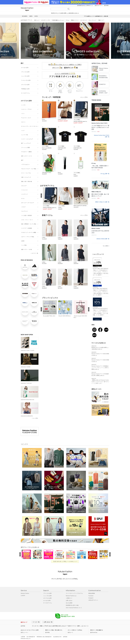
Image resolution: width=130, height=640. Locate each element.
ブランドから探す (25, 71)
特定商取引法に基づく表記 (72, 605)
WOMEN (24, 16)
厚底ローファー (75, 20)
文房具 (22, 241)
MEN (30, 16)
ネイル (22, 198)
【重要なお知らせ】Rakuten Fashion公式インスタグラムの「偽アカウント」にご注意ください (100, 381)
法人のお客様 (69, 603)
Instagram (90, 598)
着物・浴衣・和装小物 (26, 181)
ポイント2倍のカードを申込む (75, 630)
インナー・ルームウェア (27, 139)
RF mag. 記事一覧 (105, 173)
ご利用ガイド (69, 598)
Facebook (90, 595)
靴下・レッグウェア (26, 143)
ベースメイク (24, 190)
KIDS (36, 16)
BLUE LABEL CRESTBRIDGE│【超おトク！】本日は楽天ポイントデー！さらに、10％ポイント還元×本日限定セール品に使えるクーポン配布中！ (100, 292)
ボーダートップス (45, 20)
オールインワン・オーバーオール (29, 126)
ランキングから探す (26, 80)
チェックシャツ (92, 20)
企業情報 (23, 636)
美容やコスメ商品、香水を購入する (53, 630)
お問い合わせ (69, 600)
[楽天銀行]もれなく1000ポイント (85, 5)
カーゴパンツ (83, 20)
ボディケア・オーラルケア (27, 202)
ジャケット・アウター (26, 109)
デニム (67, 20)
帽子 (22, 160)
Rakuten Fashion (34, 9)
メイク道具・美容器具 (26, 215)
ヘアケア (23, 207)
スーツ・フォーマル (26, 173)
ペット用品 (24, 245)
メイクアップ (24, 194)
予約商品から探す (25, 88)
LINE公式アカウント (93, 600)
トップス (23, 105)
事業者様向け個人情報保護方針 (44, 636)
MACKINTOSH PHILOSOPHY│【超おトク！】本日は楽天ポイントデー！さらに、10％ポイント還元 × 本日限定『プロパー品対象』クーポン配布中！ (100, 312)
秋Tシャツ (36, 20)
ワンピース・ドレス (26, 117)
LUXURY (23, 595)
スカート (23, 122)
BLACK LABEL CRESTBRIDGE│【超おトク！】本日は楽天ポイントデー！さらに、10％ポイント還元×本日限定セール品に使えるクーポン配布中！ (101, 272)
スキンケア (24, 185)
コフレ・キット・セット (27, 219)
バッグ (22, 130)
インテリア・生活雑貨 (26, 228)
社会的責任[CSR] (57, 636)
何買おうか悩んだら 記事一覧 (102, 202)
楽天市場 (106, 5)
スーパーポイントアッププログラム (74, 593)
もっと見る (35, 418)
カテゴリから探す (25, 84)
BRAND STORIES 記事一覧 (103, 239)
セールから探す (25, 67)
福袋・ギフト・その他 (26, 249)
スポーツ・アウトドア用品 (27, 236)
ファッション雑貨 (25, 147)
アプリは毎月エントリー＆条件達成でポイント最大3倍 (96, 16)
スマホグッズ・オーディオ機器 (28, 232)
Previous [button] (20, 41)
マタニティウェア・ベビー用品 (28, 168)
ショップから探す (25, 76)
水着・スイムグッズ (26, 177)
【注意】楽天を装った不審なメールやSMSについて (65, 561)
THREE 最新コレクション (58, 20)
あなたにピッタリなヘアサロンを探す (30, 630)
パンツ (22, 113)
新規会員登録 (91, 593)
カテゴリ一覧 (35, 253)
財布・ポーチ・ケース (26, 156)
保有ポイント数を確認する (96, 630)
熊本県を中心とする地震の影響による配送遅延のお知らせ (65, 13)
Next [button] (109, 41)
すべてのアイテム (25, 93)
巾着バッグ (100, 20)
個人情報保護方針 (31, 636)
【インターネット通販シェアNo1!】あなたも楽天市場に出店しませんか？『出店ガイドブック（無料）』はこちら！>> (60, 626)
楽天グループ (98, 5)
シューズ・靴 (24, 134)
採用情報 (65, 636)
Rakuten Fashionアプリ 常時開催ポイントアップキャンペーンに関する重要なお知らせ (100, 367)
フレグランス (24, 211)
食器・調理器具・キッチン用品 (28, 224)
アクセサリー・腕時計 (26, 151)
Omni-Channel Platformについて (74, 607)
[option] (42, 41)
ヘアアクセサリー (25, 164)
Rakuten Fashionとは (71, 595)
